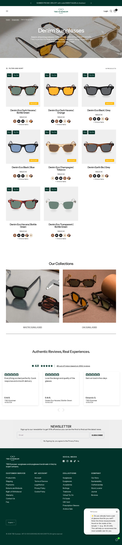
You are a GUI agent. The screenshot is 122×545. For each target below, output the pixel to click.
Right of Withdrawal (13, 491)
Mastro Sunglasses (32, 327)
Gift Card (66, 502)
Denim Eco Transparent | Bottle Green (61, 225)
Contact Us (10, 498)
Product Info (11, 478)
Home (8, 19)
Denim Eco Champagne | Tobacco (61, 168)
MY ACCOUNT (40, 473)
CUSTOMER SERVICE (15, 473)
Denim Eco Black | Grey (98, 110)
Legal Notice (39, 485)
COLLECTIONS (69, 473)
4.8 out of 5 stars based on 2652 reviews (73, 366)
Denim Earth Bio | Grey (99, 167)
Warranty (9, 495)
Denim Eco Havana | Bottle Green (23, 225)
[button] (59, 410)
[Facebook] (64, 461)
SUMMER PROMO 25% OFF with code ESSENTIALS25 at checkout (61, 3)
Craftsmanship (97, 485)
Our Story (95, 478)
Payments (10, 485)
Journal (94, 491)
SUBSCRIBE (97, 435)
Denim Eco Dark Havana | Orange (61, 111)
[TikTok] (75, 461)
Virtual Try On (68, 495)
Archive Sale (68, 509)
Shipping (9, 481)
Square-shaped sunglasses (42, 37)
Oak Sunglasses (89, 327)
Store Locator (96, 488)
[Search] (111, 11)
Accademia (67, 485)
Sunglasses (15, 19)
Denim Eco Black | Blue (23, 167)
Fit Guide (66, 498)
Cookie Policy (39, 491)
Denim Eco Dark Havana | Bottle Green (23, 111)
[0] (114, 11)
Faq (7, 502)
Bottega (66, 488)
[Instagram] (67, 461)
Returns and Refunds (14, 488)
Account (37, 478)
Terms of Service (41, 481)
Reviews (94, 495)
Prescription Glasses (71, 505)
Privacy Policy (39, 488)
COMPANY (96, 473)
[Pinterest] (71, 461)
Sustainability (96, 481)
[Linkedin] (78, 461)
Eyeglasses (67, 481)
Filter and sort (16, 68)
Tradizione (67, 491)
